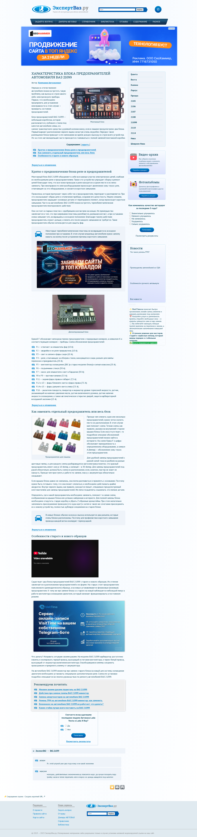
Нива (133, 138)
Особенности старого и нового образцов (58, 155)
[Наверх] (122, 787)
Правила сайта (40, 813)
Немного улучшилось (141, 216)
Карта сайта (38, 817)
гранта (134, 74)
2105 (133, 101)
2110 (133, 127)
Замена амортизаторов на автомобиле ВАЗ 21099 (64, 696)
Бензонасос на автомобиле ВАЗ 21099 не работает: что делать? (71, 704)
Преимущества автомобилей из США (145, 267)
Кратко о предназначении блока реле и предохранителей (67, 149)
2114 (133, 133)
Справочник (88, 21)
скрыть (85, 144)
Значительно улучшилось (143, 213)
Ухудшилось (137, 221)
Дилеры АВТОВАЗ (68, 21)
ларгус (134, 90)
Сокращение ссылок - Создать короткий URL (25, 796)
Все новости (136, 299)
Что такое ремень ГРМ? (140, 252)
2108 (133, 117)
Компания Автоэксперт (49, 82)
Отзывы (124, 21)
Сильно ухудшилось (141, 224)
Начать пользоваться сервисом (144, 343)
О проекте (37, 810)
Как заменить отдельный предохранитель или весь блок (66, 152)
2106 (133, 106)
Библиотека (107, 21)
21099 (134, 122)
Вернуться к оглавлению (44, 165)
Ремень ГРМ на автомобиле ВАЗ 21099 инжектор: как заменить (70, 700)
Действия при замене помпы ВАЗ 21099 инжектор (64, 693)
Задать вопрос (65, 810)
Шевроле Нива (138, 143)
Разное (156, 21)
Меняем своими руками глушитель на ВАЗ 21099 (63, 689)
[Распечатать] (117, 787)
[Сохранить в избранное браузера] (112, 787)
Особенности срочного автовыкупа (144, 283)
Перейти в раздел (140, 170)
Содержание (140, 21)
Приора (134, 95)
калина (134, 85)
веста (134, 79)
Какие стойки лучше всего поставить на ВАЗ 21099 (64, 707)
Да (68, 725)
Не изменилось (138, 218)
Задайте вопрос (44, 21)
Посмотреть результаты (78, 741)
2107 (133, 111)
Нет (69, 729)
